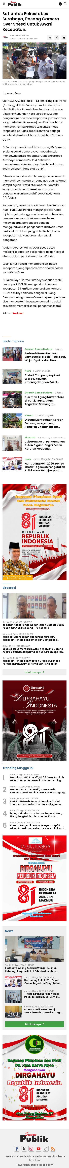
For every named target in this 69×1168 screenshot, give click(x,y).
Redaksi (18, 313)
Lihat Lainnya (33, 672)
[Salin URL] (56, 37)
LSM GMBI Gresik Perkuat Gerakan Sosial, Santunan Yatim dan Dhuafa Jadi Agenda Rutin (35, 803)
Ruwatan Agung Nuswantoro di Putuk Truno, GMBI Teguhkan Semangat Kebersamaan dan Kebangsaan (44, 404)
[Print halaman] (63, 37)
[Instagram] (31, 1149)
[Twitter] (24, 1149)
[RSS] (53, 1149)
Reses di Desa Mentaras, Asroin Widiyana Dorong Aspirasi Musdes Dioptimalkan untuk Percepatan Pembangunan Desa (33, 650)
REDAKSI (10, 1156)
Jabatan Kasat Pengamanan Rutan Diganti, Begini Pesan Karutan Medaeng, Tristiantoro (45, 447)
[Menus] (4, 4)
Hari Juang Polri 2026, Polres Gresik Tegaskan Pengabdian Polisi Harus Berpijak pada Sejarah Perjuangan (45, 469)
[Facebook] (17, 1149)
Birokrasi (30, 437)
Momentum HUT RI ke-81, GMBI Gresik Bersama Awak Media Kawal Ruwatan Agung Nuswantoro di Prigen (37, 791)
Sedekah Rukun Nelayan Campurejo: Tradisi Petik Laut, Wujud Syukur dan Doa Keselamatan (45, 358)
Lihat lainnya (33, 1024)
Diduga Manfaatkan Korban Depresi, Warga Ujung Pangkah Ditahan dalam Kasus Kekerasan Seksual (44, 425)
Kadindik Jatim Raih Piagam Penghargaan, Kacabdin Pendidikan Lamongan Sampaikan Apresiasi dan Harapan (30, 638)
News (28, 370)
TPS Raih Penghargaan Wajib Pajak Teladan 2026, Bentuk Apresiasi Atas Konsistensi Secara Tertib (42, 995)
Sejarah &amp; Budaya (38, 349)
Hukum (29, 415)
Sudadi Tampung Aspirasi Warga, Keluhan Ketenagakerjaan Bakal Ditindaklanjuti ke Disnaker (43, 380)
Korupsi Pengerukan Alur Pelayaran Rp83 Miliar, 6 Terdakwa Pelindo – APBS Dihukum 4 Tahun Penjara (37, 827)
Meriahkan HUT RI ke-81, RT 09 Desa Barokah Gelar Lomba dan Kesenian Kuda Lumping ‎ (37, 779)
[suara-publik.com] (14, 4)
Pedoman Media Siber (48, 1156)
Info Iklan (35, 1160)
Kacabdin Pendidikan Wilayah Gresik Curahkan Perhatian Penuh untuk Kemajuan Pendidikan (31, 662)
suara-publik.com (19, 35)
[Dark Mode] (60, 4)
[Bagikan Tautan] (49, 37)
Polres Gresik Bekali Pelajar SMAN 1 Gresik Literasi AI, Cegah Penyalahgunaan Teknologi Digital (43, 1011)
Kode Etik (25, 1156)
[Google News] (46, 1149)
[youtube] (38, 1149)
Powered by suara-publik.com (34, 1164)
